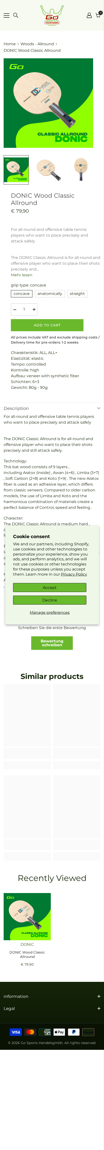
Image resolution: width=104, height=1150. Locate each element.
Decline (49, 600)
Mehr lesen (21, 275)
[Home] (52, 15)
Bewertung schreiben (52, 643)
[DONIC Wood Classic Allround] (27, 916)
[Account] (89, 15)
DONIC (27, 944)
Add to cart (47, 325)
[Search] (15, 15)
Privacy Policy (74, 574)
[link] (27, 756)
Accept (50, 587)
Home (10, 44)
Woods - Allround (37, 44)
